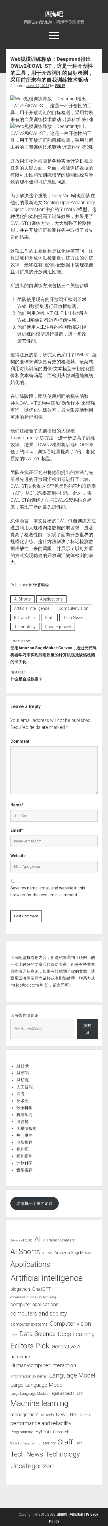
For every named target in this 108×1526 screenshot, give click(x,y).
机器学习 (24, 1114)
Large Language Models (29, 1394)
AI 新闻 (22, 1073)
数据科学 (24, 1107)
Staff (49, 617)
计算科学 (41, 585)
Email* (16, 830)
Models (47, 1414)
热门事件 (24, 1135)
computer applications (34, 1304)
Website (18, 855)
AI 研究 (22, 1080)
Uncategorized (58, 626)
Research (61, 1431)
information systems (28, 1376)
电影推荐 (24, 1142)
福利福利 (24, 1156)
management (24, 1414)
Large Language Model (37, 1385)
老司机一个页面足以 (34, 1203)
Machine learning (39, 1403)
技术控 (22, 1100)
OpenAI (86, 1415)
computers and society (38, 1313)
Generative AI (67, 1347)
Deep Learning (76, 1334)
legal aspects (63, 1393)
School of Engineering (25, 1443)
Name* (17, 805)
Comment (19, 741)
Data (13, 1335)
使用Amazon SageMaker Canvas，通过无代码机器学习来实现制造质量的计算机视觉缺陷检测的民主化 (53, 655)
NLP (73, 1414)
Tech (78, 1443)
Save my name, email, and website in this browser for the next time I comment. (47, 891)
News (62, 1414)
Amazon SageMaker (72, 1252)
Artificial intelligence (31, 608)
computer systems (29, 1324)
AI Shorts (22, 599)
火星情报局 (26, 1128)
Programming (21, 1432)
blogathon (20, 1289)
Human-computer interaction (43, 1365)
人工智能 (24, 1087)
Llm (80, 1393)
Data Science (38, 1333)
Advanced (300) (21, 1240)
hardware (20, 1356)
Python (43, 1431)
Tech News (73, 617)
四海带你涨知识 (24, 1015)
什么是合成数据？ (26, 679)
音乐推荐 (24, 1170)
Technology (25, 626)
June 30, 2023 (37, 86)
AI (38, 1239)
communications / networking (33, 1297)
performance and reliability (40, 1423)
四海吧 (54, 14)
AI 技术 (22, 1066)
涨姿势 (22, 1121)
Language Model (72, 1375)
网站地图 (76, 1514)
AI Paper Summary (59, 1240)
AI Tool (47, 1253)
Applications (51, 599)
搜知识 (87, 1029)
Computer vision (73, 608)
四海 (20, 1094)
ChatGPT (41, 1289)
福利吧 (22, 1149)
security (49, 1443)
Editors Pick (25, 617)
